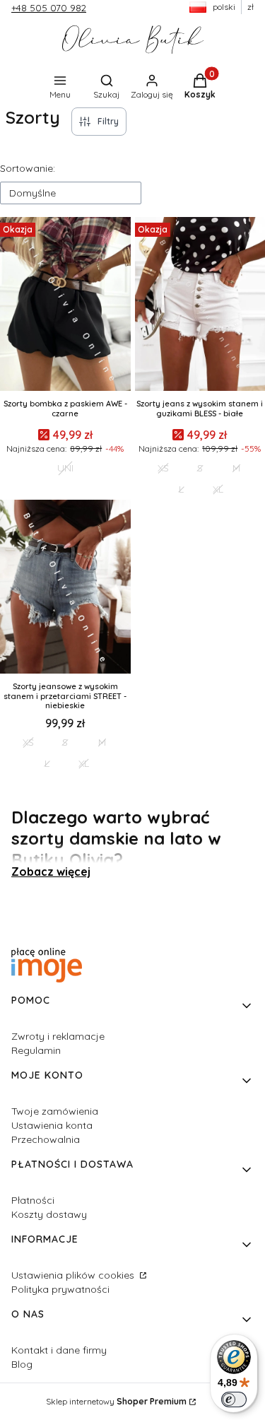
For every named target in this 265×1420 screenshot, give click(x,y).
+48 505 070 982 (48, 7)
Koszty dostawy (49, 1214)
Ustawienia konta (52, 1125)
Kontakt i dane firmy (59, 1350)
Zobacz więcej (50, 871)
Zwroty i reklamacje (58, 1036)
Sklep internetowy (116, 1401)
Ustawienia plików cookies (74, 1275)
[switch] (234, 1399)
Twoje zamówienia (54, 1111)
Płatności (32, 1200)
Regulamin (36, 1050)
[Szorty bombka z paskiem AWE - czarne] (65, 305)
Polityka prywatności (60, 1289)
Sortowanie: (27, 168)
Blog (22, 1364)
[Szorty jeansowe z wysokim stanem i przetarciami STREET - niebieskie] (65, 588)
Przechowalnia (45, 1139)
